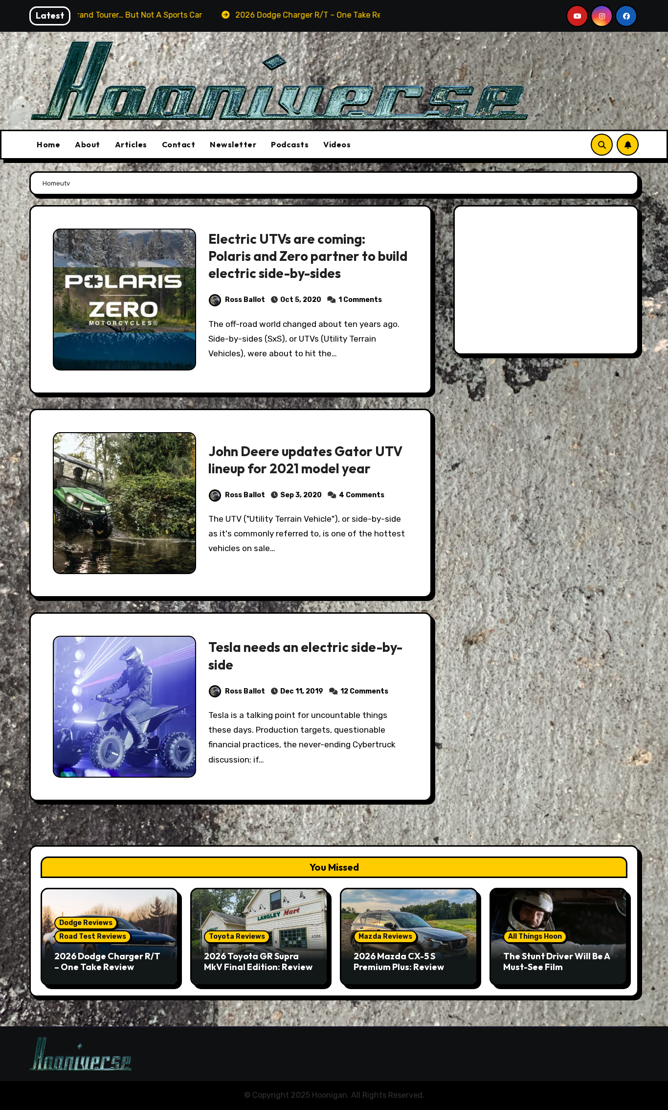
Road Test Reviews (92, 936)
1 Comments (360, 300)
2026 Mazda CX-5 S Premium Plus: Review (399, 961)
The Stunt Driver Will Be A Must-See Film (556, 961)
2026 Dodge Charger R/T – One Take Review (107, 961)
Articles (131, 144)
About (87, 144)
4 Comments (361, 495)
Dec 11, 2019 (302, 691)
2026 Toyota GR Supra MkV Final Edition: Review (258, 961)
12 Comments (364, 691)
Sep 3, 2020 (301, 495)
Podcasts (290, 144)
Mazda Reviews (385, 936)
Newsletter (233, 144)
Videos (337, 144)
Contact (179, 144)
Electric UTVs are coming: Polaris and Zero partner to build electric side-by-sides (307, 256)
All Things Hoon (535, 936)
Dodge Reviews (85, 923)
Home (48, 144)
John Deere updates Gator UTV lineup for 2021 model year (305, 460)
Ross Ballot (245, 300)
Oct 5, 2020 (301, 300)
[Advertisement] (547, 282)
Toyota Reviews (237, 936)
